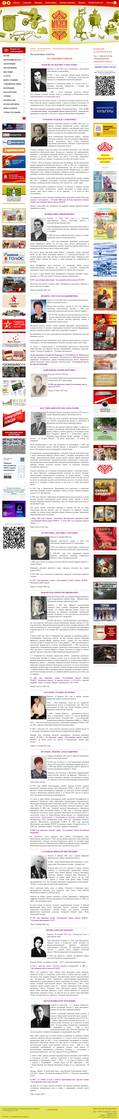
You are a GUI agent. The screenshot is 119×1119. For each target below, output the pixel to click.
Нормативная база (12, 60)
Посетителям (10, 92)
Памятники (111, 2)
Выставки (8, 72)
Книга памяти (10, 108)
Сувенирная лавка (12, 84)
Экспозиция (9, 64)
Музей (6, 56)
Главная (32, 48)
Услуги (6, 76)
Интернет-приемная (67, 2)
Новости (16, 2)
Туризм (6, 96)
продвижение (25, 1116)
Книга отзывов (10, 80)
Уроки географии (11, 112)
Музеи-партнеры (11, 104)
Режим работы (51, 2)
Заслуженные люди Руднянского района (66, 48)
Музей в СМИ (9, 100)
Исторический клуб (96, 2)
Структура (27, 2)
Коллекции (8, 88)
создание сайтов (15, 1116)
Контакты (38, 2)
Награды (81, 2)
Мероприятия (10, 68)
